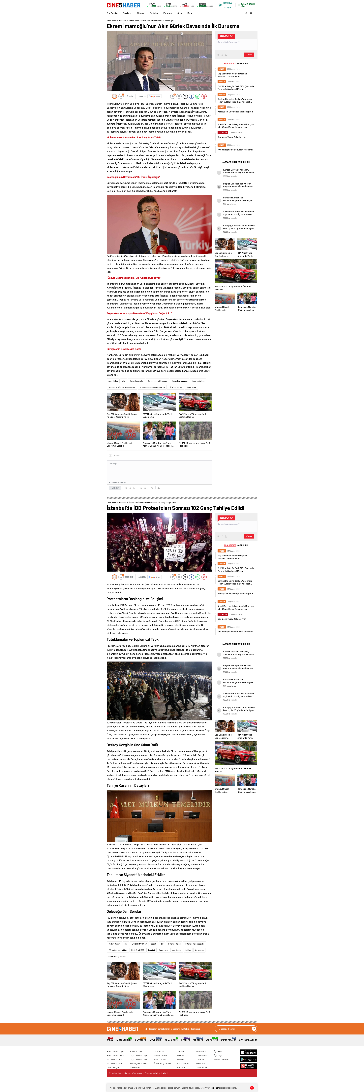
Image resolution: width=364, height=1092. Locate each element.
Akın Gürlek (113, 381)
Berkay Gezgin (114, 944)
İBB (162, 944)
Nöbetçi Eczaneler (138, 1063)
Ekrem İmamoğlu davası (157, 381)
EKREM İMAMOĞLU (139, 944)
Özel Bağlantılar (248, 1040)
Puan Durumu (171, 1039)
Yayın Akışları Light (139, 1055)
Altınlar (140, 13)
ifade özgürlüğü (198, 381)
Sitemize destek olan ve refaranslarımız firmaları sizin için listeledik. (139, 1073)
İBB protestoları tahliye (117, 950)
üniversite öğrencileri (117, 956)
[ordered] (141, 487)
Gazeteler (140, 1039)
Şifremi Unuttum (221, 1059)
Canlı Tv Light (113, 1067)
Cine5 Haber (111, 21)
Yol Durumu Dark (114, 1063)
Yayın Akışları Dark (138, 1059)
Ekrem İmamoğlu (136, 381)
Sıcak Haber (202, 1067)
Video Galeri (201, 1055)
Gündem (122, 21)
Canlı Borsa (159, 1051)
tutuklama (199, 950)
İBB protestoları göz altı (194, 944)
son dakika (176, 950)
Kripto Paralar (228, 1039)
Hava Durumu (155, 1039)
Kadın (190, 13)
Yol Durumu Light (114, 1059)
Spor (179, 13)
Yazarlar (200, 1059)
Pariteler (153, 13)
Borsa (110, 1039)
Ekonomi (167, 13)
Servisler (127, 13)
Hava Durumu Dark (115, 1055)
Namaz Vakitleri (124, 1039)
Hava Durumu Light (115, 1051)
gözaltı (153, 944)
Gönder (115, 487)
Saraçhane (163, 950)
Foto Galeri (201, 1051)
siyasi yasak (191, 387)
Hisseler (185, 1039)
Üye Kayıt (218, 1055)
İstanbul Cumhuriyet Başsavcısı (152, 387)
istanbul (151, 950)
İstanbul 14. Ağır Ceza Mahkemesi (121, 387)
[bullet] (145, 487)
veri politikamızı (213, 1087)
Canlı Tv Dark (136, 1051)
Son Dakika (112, 13)
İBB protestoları (174, 944)
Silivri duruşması (175, 387)
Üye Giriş (218, 1051)
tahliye (188, 950)
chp (123, 381)
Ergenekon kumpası (179, 381)
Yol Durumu (212, 1039)
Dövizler (181, 1055)
